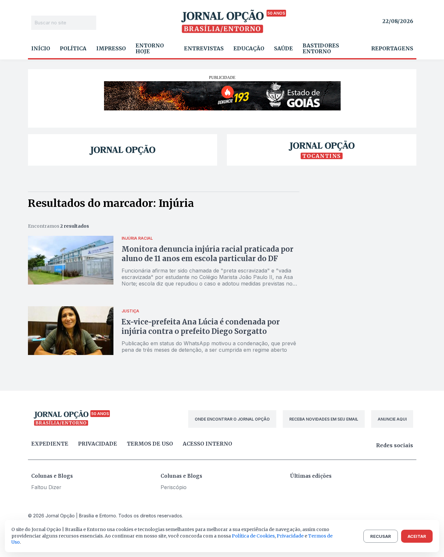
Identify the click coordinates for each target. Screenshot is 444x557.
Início (40, 48)
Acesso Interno (207, 444)
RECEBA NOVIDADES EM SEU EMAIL (323, 419)
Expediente (49, 444)
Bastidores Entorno (321, 48)
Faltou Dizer (46, 487)
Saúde (283, 48)
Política (73, 48)
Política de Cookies (253, 536)
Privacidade (97, 444)
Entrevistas (204, 48)
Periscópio (174, 487)
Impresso (111, 48)
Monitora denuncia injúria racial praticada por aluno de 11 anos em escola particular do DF (208, 254)
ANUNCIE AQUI (392, 419)
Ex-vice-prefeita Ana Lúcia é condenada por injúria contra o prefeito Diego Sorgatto (201, 326)
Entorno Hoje (150, 48)
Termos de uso (150, 444)
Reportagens (392, 48)
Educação (248, 48)
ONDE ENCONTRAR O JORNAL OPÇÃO (232, 419)
